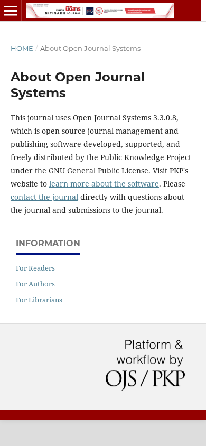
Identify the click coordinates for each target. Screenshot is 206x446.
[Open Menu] (10, 10)
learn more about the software (104, 184)
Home (22, 48)
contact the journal (44, 197)
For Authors (35, 284)
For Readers (35, 268)
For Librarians (39, 299)
